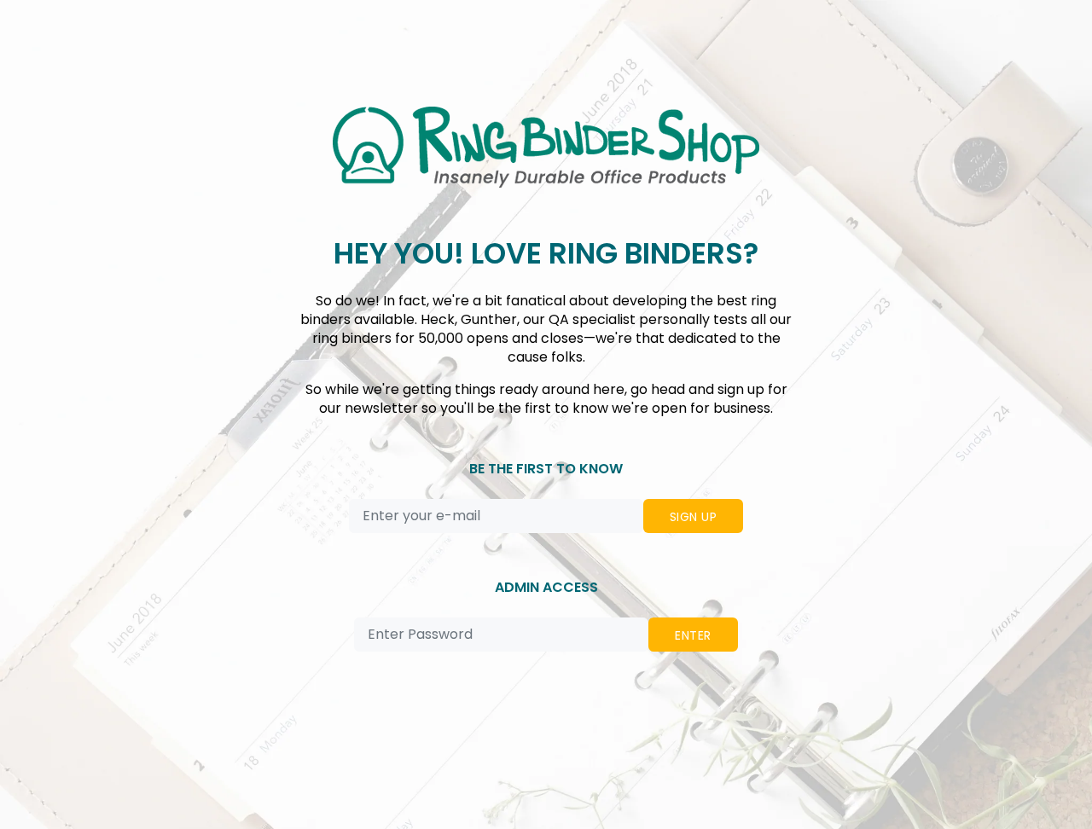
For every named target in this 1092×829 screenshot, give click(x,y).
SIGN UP (693, 516)
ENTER (693, 635)
